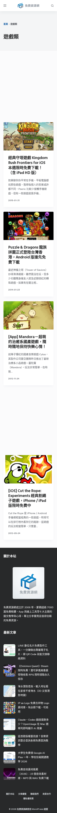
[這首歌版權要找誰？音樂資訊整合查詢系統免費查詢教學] (9, 741)
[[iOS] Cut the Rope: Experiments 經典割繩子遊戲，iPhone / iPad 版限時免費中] (28, 469)
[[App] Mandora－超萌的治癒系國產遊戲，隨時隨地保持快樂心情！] (28, 315)
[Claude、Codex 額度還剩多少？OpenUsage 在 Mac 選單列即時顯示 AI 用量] (9, 724)
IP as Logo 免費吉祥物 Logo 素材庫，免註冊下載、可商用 (33, 707)
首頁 (5, 24)
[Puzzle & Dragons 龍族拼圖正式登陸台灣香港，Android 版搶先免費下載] (28, 226)
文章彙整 (22, 794)
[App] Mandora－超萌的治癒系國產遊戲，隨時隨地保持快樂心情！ (27, 341)
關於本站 (10, 794)
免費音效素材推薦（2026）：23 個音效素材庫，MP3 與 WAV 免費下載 (33, 774)
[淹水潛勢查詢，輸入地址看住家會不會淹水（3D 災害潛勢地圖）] (9, 691)
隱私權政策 (28, 798)
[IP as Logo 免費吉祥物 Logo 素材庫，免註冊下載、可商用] (9, 708)
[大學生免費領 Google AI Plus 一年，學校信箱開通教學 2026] (9, 757)
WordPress (37, 809)
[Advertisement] (28, 87)
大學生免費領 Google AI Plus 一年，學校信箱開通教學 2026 (33, 757)
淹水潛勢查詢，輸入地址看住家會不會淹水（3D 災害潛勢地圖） (34, 690)
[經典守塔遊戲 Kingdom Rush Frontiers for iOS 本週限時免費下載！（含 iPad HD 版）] (28, 136)
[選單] (4, 5)
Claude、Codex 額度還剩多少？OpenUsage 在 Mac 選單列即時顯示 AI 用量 (33, 724)
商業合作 (47, 794)
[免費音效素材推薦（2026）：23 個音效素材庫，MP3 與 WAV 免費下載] (9, 774)
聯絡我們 (34, 794)
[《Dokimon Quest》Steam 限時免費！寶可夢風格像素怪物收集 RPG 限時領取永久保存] (9, 670)
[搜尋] (52, 5)
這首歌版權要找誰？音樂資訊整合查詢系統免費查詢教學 (33, 740)
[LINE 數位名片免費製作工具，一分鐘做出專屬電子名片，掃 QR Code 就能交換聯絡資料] (9, 650)
